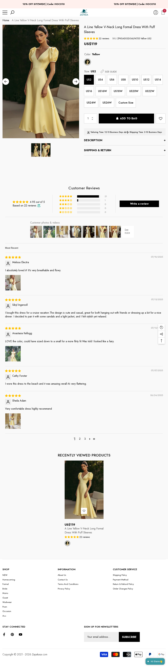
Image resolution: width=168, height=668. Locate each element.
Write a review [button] (139, 204)
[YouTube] (20, 634)
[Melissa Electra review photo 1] (13, 283)
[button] (12, 12)
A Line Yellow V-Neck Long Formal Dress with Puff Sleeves (119, 29)
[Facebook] (4, 634)
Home (5, 20)
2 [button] (80, 439)
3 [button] (85, 439)
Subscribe (129, 637)
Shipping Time (136, 132)
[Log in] (155, 12)
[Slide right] (76, 81)
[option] (40, 81)
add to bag (128, 118)
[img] (13, 257)
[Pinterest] (12, 634)
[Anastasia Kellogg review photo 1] (13, 354)
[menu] (4, 12)
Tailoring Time (96, 132)
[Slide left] (5, 81)
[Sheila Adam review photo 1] (13, 421)
